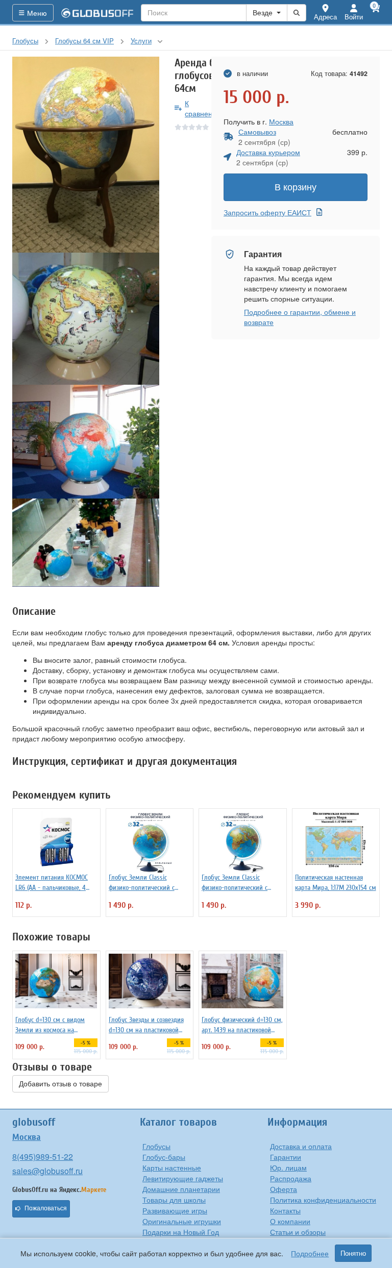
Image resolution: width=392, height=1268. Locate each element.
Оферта (283, 1189)
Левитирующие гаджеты (182, 1178)
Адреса (325, 16)
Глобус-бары (163, 1157)
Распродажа (290, 1178)
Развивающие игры (174, 1210)
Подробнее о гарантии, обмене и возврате (300, 317)
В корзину (295, 187)
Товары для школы (174, 1200)
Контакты (285, 1210)
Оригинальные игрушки (181, 1221)
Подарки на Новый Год (180, 1232)
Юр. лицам (288, 1167)
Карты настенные (171, 1167)
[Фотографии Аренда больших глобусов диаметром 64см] (85, 155)
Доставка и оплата (301, 1146)
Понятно (353, 1253)
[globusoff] (97, 12)
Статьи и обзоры (298, 1232)
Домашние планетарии (181, 1189)
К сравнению (203, 108)
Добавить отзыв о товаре (60, 1084)
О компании (290, 1221)
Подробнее (310, 1253)
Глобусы (156, 1146)
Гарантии (285, 1157)
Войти (354, 16)
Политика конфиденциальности (323, 1200)
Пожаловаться (45, 1208)
